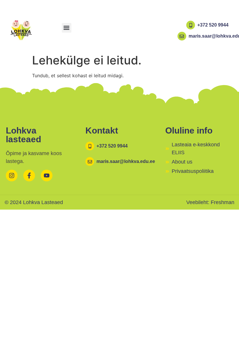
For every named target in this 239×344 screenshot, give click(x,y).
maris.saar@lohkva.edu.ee (125, 161)
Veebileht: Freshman (210, 202)
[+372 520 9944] (190, 25)
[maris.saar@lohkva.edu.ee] (182, 36)
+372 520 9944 (213, 24)
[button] (66, 28)
